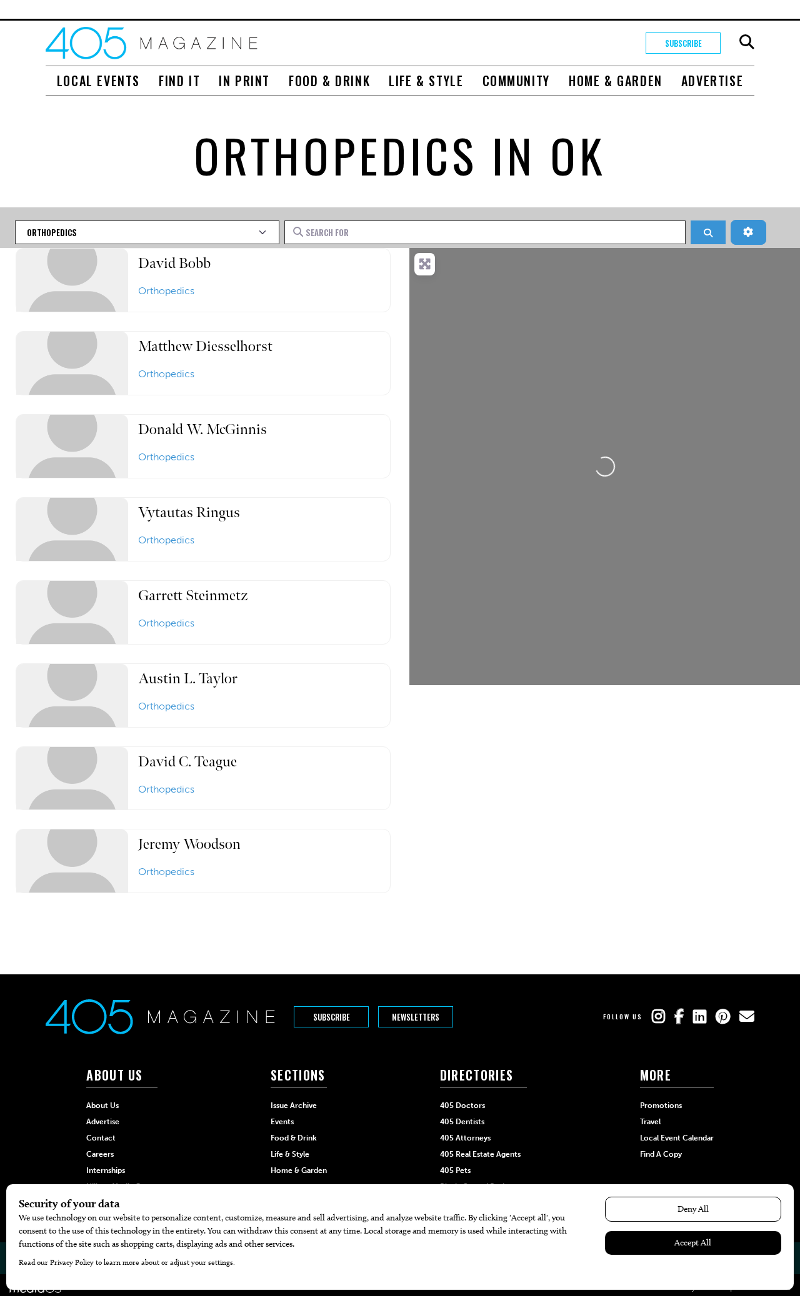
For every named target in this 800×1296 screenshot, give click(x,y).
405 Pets (455, 1170)
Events (282, 1121)
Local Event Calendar (677, 1138)
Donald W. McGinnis (202, 429)
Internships (105, 1170)
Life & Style (426, 80)
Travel (650, 1121)
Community (516, 80)
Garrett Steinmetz (193, 595)
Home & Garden (615, 80)
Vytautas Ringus (189, 512)
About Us (102, 1105)
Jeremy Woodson (189, 844)
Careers (100, 1154)
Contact (101, 1138)
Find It (179, 80)
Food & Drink (329, 80)
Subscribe (683, 43)
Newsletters (415, 1017)
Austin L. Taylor (188, 679)
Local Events (98, 80)
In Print (244, 80)
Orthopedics (166, 291)
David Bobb (174, 263)
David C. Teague (187, 762)
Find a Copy (661, 1154)
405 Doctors (462, 1105)
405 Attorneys (465, 1138)
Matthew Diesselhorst (205, 346)
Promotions (661, 1105)
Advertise (712, 80)
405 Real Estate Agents (480, 1154)
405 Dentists (462, 1121)
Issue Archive (294, 1105)
